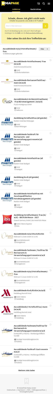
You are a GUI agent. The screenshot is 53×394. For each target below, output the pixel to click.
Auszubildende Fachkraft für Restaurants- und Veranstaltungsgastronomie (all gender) (28, 138)
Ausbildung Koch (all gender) (26, 177)
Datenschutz (11, 390)
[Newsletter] (38, 3)
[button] (48, 3)
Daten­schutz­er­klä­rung (34, 33)
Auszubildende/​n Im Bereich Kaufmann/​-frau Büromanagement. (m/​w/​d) (31, 100)
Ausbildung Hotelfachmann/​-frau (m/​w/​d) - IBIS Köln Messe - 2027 (30, 216)
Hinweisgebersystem (26, 392)
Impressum (21, 390)
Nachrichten (35, 9)
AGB (18, 33)
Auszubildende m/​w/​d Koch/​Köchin (29, 234)
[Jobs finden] (43, 3)
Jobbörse (16, 9)
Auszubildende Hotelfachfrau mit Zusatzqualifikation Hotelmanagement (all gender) (28, 196)
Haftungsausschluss (38, 390)
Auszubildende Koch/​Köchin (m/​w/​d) (29, 290)
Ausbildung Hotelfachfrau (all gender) (30, 118)
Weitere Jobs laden (26, 370)
